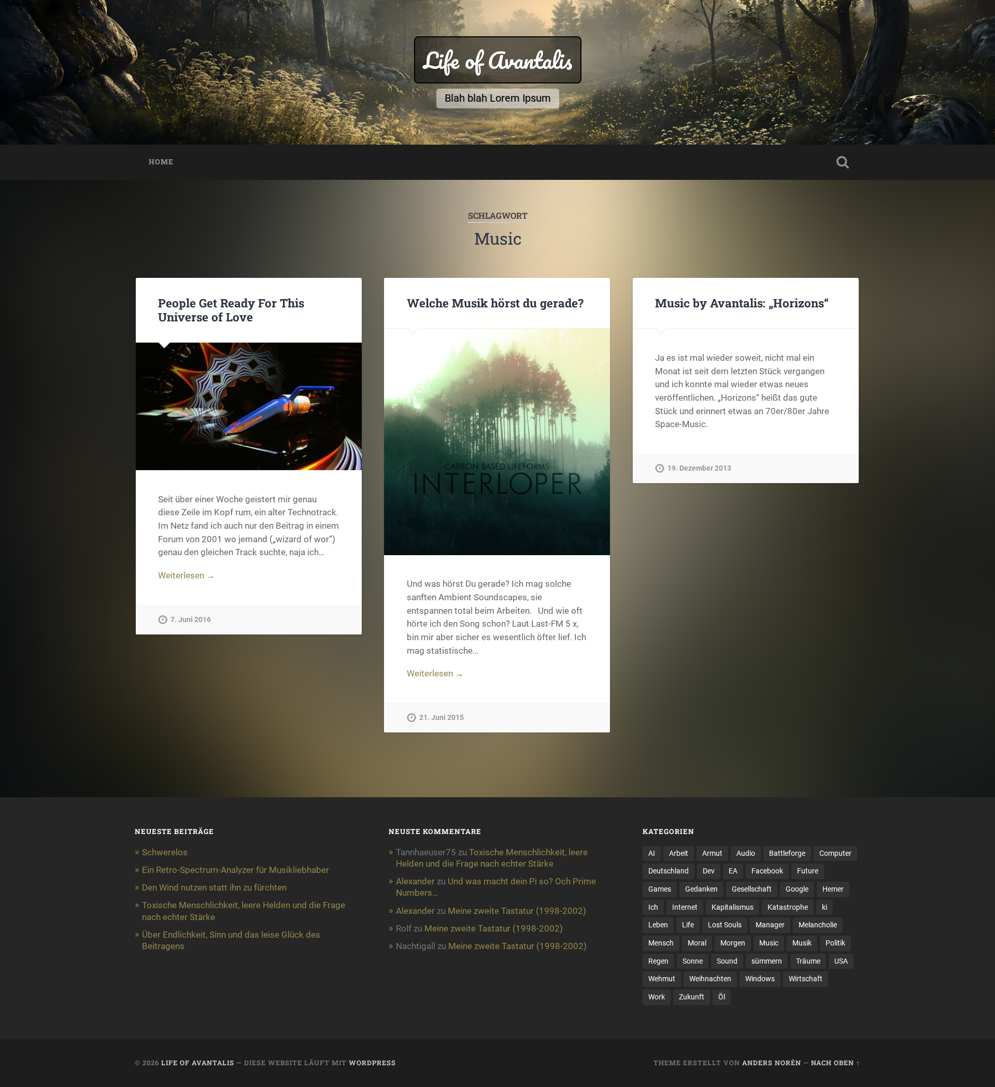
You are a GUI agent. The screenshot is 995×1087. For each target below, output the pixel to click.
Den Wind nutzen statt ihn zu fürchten (214, 887)
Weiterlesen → (186, 575)
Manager (770, 925)
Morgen (732, 943)
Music (768, 943)
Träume (808, 961)
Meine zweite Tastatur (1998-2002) (517, 911)
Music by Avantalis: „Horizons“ (742, 302)
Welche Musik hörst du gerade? (495, 302)
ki (824, 907)
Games (659, 889)
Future (807, 871)
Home (161, 161)
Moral (697, 943)
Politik (835, 943)
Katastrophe (787, 907)
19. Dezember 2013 (699, 468)
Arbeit (678, 853)
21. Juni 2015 (441, 717)
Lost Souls (725, 925)
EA (733, 871)
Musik (802, 943)
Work (656, 997)
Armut (712, 853)
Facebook (767, 871)
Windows (760, 979)
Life (688, 925)
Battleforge (787, 853)
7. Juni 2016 (190, 619)
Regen (658, 961)
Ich (653, 907)
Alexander (415, 881)
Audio (745, 853)
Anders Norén (771, 1062)
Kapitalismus (733, 907)
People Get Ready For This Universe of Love (231, 309)
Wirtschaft (805, 979)
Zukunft (691, 997)
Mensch (661, 943)
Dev (709, 871)
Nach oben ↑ (835, 1062)
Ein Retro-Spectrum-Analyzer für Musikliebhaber (235, 870)
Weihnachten (710, 979)
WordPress (372, 1062)
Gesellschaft (752, 889)
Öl (721, 997)
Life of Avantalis (497, 59)
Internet (685, 907)
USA (841, 961)
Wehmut (661, 979)
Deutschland (668, 871)
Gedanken (701, 889)
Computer (835, 853)
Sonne (693, 961)
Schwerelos (165, 852)
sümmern (766, 961)
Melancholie (818, 925)
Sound (727, 961)
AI (651, 853)
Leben (658, 925)
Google (797, 889)
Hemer (833, 889)
